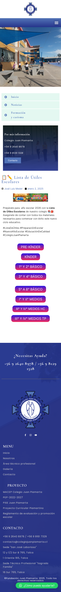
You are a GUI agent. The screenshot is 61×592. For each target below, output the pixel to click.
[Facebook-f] (25, 435)
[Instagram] (30, 435)
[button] (57, 23)
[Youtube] (35, 435)
